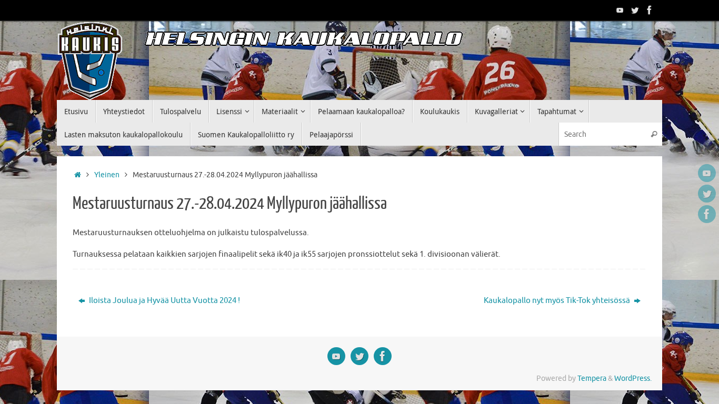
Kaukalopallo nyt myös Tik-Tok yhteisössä (558, 301)
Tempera (591, 378)
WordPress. (633, 378)
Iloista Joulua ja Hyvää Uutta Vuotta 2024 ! (163, 301)
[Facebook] (649, 10)
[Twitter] (634, 10)
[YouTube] (620, 10)
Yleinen (106, 174)
